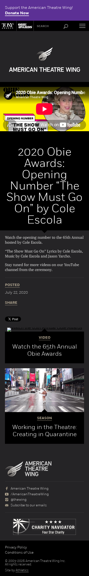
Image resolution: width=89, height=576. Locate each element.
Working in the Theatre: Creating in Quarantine (44, 430)
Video (44, 338)
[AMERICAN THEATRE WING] (44, 59)
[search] (66, 27)
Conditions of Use (19, 552)
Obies (24, 26)
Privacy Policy (16, 547)
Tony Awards (8, 26)
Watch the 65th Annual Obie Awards (44, 350)
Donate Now (17, 13)
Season (44, 418)
